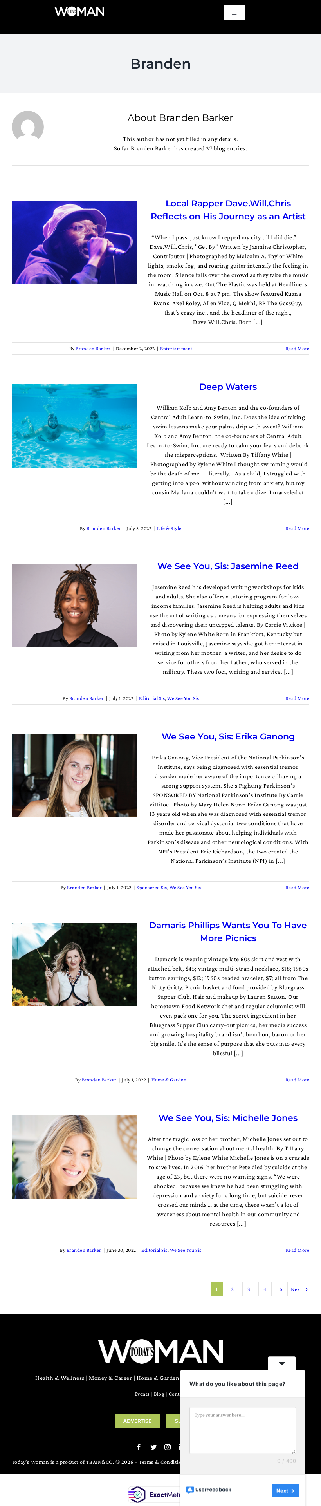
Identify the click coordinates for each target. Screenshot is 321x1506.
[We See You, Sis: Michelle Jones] (74, 1157)
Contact (178, 1394)
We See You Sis (183, 698)
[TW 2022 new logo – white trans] (79, 8)
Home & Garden (169, 1080)
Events (142, 1394)
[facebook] (139, 1447)
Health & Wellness (60, 1377)
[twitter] (153, 1447)
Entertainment (176, 348)
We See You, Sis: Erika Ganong (228, 736)
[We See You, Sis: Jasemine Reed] (74, 605)
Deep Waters (228, 386)
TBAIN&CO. (100, 1462)
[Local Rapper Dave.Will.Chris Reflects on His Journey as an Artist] (74, 242)
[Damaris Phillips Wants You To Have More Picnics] (74, 964)
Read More (298, 348)
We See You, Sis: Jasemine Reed (228, 566)
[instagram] (167, 1447)
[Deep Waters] (74, 426)
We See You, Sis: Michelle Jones (228, 1118)
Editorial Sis (152, 698)
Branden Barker (93, 348)
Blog (159, 1394)
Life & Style (169, 528)
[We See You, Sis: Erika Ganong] (74, 775)
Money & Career (110, 1377)
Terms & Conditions (163, 1462)
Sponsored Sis (152, 887)
